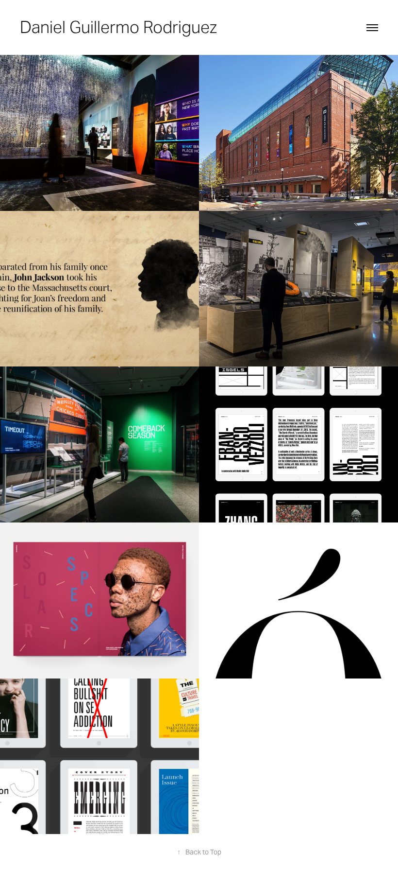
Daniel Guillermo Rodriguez (118, 27)
